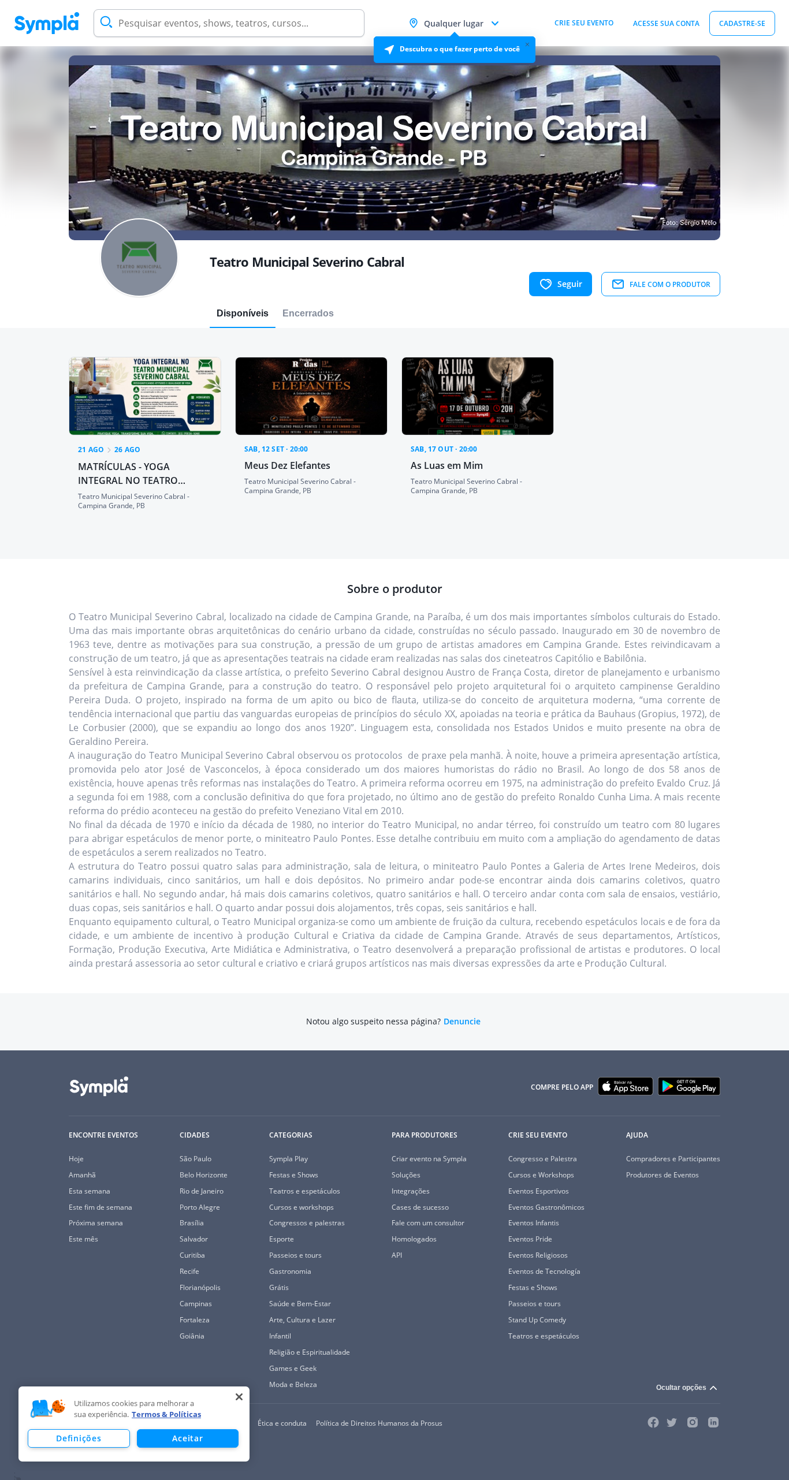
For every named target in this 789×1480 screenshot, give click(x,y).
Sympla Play (288, 1159)
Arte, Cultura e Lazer (302, 1320)
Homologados (414, 1239)
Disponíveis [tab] (243, 313)
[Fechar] (239, 1397)
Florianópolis (200, 1287)
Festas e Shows (293, 1175)
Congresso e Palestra (542, 1159)
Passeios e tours (295, 1255)
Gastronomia (290, 1271)
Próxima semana (96, 1223)
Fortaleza (195, 1320)
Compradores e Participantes (673, 1159)
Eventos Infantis (533, 1223)
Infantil (280, 1336)
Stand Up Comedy (537, 1320)
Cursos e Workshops (541, 1175)
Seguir (569, 283)
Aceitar (187, 1438)
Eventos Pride (530, 1239)
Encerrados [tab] (308, 313)
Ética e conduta (282, 1423)
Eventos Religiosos (538, 1255)
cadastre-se (742, 23)
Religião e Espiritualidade (309, 1352)
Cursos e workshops (301, 1207)
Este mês (83, 1239)
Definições (78, 1438)
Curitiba (192, 1255)
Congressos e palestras (307, 1223)
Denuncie (462, 1021)
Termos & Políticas (166, 1414)
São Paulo (195, 1159)
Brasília (192, 1223)
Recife (189, 1271)
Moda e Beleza (293, 1384)
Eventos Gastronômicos (546, 1207)
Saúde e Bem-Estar (300, 1303)
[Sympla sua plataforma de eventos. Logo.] (47, 23)
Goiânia (192, 1336)
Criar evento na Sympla (429, 1159)
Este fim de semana (100, 1207)
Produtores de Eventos (662, 1175)
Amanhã (82, 1175)
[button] (47, 1408)
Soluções (406, 1175)
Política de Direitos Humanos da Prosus (379, 1423)
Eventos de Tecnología (544, 1271)
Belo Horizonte (204, 1175)
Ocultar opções (681, 1388)
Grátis (279, 1287)
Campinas (196, 1303)
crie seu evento (583, 23)
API (397, 1255)
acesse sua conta (666, 23)
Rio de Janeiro (202, 1191)
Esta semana (89, 1191)
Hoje (76, 1159)
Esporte (281, 1239)
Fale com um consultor (428, 1223)
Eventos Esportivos (538, 1191)
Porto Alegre (200, 1207)
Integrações (411, 1191)
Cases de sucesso (420, 1207)
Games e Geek (293, 1368)
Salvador (194, 1239)
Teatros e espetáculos (304, 1191)
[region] (134, 1424)
